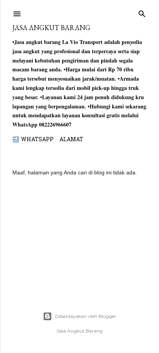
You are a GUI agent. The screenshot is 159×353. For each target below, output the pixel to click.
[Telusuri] (142, 12)
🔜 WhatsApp (33, 140)
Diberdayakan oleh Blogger (85, 316)
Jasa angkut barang (51, 27)
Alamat (71, 140)
